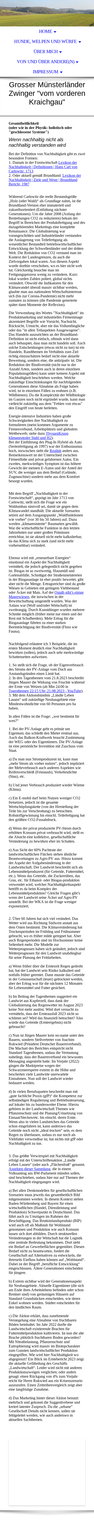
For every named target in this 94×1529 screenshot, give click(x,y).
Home (45, 31)
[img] (47, 13)
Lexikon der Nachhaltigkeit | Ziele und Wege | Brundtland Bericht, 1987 (45, 179)
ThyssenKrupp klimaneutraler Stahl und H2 (38, 435)
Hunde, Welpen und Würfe (45, 41)
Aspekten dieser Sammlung (29, 1169)
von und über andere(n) (45, 61)
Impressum (45, 71)
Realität (55, 451)
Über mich (46, 51)
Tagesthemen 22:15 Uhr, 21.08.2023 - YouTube (45, 691)
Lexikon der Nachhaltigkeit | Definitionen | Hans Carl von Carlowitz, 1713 (43, 166)
